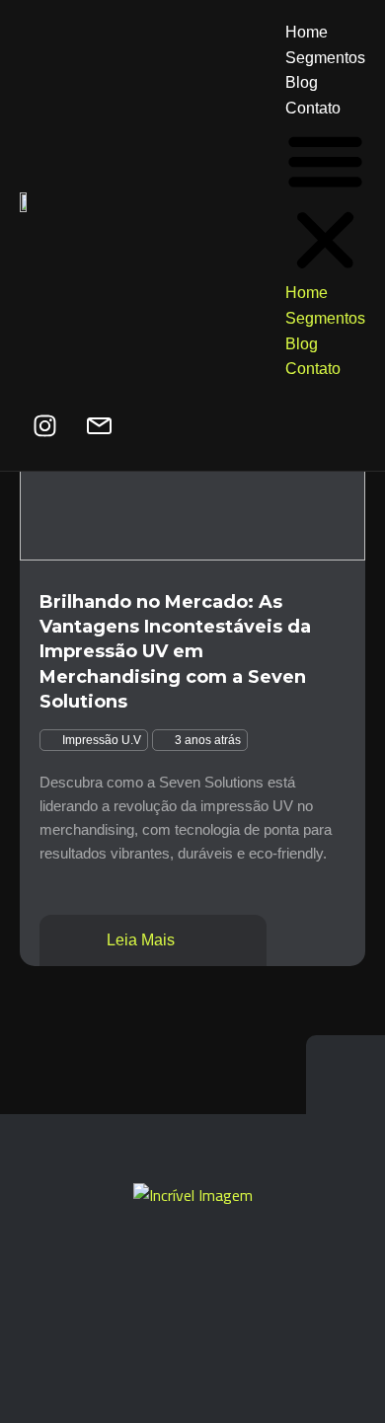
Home (306, 32)
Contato (313, 108)
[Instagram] (44, 426)
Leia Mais (143, 940)
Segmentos (325, 57)
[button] (325, 200)
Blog (301, 82)
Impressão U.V (101, 740)
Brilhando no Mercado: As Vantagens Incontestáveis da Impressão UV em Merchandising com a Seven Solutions (175, 651)
